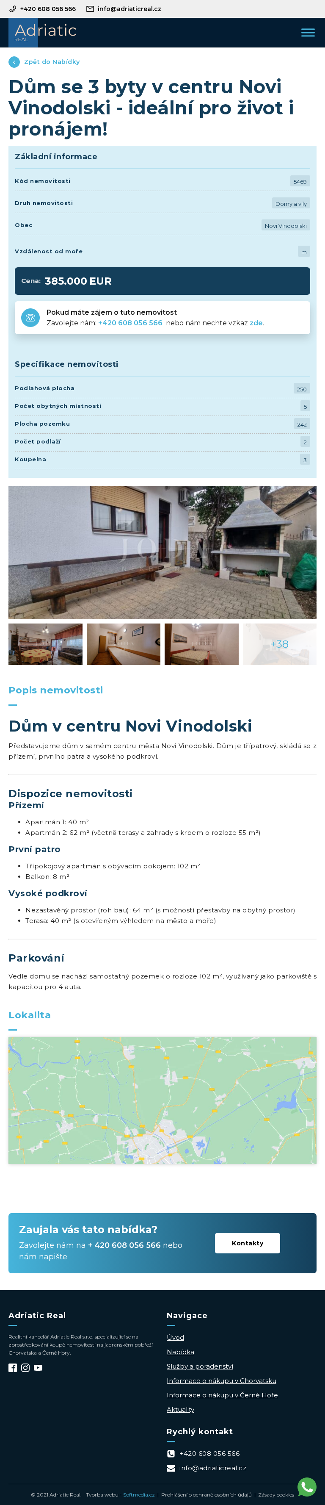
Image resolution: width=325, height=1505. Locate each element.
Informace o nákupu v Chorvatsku (221, 1381)
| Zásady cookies (273, 1494)
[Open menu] (308, 33)
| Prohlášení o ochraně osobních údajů (203, 1494)
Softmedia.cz (139, 1494)
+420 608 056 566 (131, 323)
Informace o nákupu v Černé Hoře (222, 1395)
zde (256, 323)
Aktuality (180, 1409)
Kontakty (247, 1243)
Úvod (175, 1337)
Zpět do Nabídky (52, 62)
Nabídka (180, 1352)
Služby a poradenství (200, 1366)
